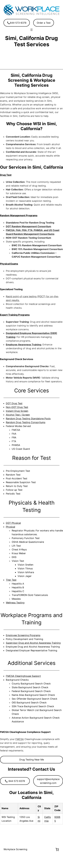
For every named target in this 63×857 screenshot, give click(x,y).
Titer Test (11, 579)
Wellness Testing (15, 602)
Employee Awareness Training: (24, 344)
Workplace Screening (15, 849)
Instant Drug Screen (17, 410)
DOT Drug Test (14, 403)
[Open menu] (31, 30)
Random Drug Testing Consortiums (25, 422)
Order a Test (44, 22)
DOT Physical (13, 522)
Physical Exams (9, 263)
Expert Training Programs (15, 314)
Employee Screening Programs (23, 635)
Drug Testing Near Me (31, 759)
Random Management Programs (18, 215)
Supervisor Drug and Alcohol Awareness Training (33, 642)
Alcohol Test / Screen (18, 414)
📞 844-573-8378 (15, 781)
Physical (10, 526)
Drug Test (5, 174)
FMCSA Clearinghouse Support (23, 676)
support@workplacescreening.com (48, 781)
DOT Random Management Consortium (28, 226)
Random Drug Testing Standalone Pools (28, 418)
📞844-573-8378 (16, 22)
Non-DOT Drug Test (17, 407)
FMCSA (19, 739)
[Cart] (57, 849)
